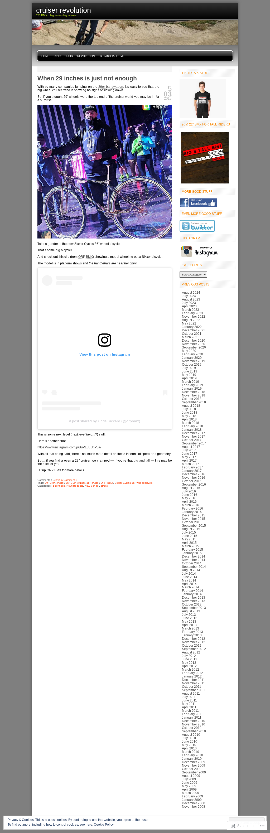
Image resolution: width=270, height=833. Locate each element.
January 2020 (192, 357)
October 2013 (191, 604)
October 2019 (191, 364)
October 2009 (191, 769)
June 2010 (189, 741)
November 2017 (193, 436)
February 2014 (192, 590)
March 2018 (190, 422)
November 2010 (193, 724)
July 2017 (189, 450)
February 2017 (192, 467)
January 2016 (192, 512)
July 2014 (189, 573)
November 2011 (193, 683)
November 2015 (193, 518)
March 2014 (190, 587)
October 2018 (191, 398)
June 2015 (189, 535)
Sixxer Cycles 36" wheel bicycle (134, 482)
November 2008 (193, 806)
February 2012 (192, 673)
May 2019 (189, 374)
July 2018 (189, 409)
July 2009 (189, 779)
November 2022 (193, 316)
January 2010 (192, 758)
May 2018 (189, 416)
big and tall (142, 460)
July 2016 (189, 491)
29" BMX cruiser (54, 482)
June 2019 (189, 371)
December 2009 (193, 762)
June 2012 (189, 659)
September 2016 (194, 484)
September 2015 (194, 525)
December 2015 (193, 515)
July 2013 (189, 614)
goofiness (59, 485)
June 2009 (189, 782)
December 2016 (193, 474)
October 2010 (191, 727)
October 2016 (191, 481)
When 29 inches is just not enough (87, 78)
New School (92, 485)
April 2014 (189, 583)
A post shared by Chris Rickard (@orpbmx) (104, 421)
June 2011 (189, 700)
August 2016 (191, 488)
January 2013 (192, 635)
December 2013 (193, 597)
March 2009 (190, 793)
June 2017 (189, 453)
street (104, 485)
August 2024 (191, 292)
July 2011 (189, 697)
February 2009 (192, 796)
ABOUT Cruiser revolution (75, 56)
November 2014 (193, 559)
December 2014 (193, 556)
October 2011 (191, 686)
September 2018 (194, 402)
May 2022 (189, 323)
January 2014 (192, 594)
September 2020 (194, 347)
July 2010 (189, 738)
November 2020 (193, 344)
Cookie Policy (104, 824)
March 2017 (190, 464)
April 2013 (189, 625)
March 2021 (190, 337)
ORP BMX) (86, 256)
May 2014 (189, 580)
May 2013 (189, 621)
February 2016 (192, 508)
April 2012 (189, 666)
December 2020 (193, 340)
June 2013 (189, 618)
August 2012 (191, 652)
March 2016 (190, 505)
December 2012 (193, 638)
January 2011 (191, 717)
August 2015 (191, 529)
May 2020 (189, 350)
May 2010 (189, 745)
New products (74, 485)
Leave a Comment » (65, 479)
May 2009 (189, 786)
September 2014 (194, 566)
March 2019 (190, 381)
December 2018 (193, 392)
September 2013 (194, 607)
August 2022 (191, 320)
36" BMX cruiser (75, 482)
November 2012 (193, 642)
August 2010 (191, 734)
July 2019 (189, 368)
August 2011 (191, 693)
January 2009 (192, 799)
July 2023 (189, 302)
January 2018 (192, 429)
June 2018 (189, 412)
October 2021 (191, 333)
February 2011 (192, 714)
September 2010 (194, 731)
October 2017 (191, 440)
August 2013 (191, 611)
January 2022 (192, 326)
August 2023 (191, 299)
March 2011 (190, 710)
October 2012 (191, 645)
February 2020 (192, 354)
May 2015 (189, 539)
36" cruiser (92, 482)
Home (45, 56)
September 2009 (194, 772)
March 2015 (190, 546)
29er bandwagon (110, 86)
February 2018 (192, 426)
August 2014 (191, 570)
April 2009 (189, 789)
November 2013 (193, 601)
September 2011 (194, 690)
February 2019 (192, 385)
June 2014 (189, 577)
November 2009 (193, 765)
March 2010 (190, 751)
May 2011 (189, 703)
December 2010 (193, 721)
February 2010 (192, 755)
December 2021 (193, 330)
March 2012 (190, 669)
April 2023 (189, 306)
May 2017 (189, 457)
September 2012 (194, 649)
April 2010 (189, 748)
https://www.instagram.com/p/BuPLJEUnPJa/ (69, 447)
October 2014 (191, 563)
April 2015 (189, 542)
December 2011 (193, 679)
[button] (104, 172)
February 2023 (192, 313)
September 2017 (194, 443)
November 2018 (193, 395)
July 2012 (189, 655)
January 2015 (192, 553)
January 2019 (192, 388)
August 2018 (191, 405)
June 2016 (189, 494)
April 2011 (189, 707)
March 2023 (190, 309)
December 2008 (193, 803)
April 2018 (189, 419)
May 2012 (189, 662)
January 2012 (192, 676)
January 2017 (192, 470)
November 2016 (193, 477)
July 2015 (189, 532)
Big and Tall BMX (112, 56)
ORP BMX (54, 470)
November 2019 (193, 361)
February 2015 (192, 549)
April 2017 (189, 460)
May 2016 (189, 498)
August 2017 (191, 446)
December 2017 (193, 433)
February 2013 (192, 631)
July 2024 (189, 296)
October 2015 (191, 522)
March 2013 (190, 628)
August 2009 (191, 775)
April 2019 (189, 378)
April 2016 (189, 501)
